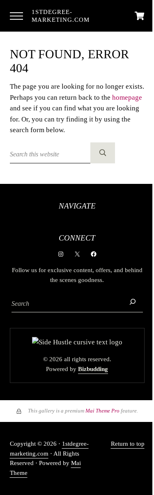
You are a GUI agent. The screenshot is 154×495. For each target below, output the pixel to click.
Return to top (128, 443)
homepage (127, 97)
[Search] (132, 301)
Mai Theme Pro (102, 411)
